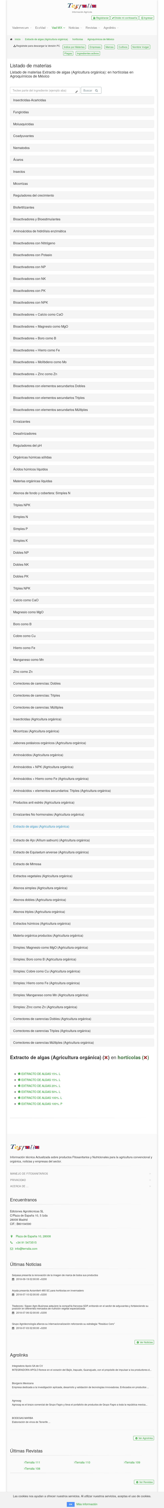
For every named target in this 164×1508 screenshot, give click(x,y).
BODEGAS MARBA (22, 1418)
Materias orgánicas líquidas (32, 481)
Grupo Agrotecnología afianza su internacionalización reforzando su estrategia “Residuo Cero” (63, 1323)
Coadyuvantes (23, 135)
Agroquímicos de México (100, 39)
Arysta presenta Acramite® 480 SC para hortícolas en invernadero (48, 1290)
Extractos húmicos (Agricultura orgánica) (42, 923)
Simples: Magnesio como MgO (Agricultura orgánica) (50, 947)
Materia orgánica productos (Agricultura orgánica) (48, 935)
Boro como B (22, 624)
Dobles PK (21, 576)
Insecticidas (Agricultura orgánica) (37, 719)
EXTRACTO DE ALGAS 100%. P (41, 1104)
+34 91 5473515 (26, 1242)
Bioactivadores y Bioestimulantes (36, 219)
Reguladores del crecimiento (33, 195)
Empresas (95, 47)
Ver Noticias (146, 1342)
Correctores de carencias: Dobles (37, 683)
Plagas (68, 53)
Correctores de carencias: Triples (36, 695)
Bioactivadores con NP (29, 266)
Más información (86, 1504)
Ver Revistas (146, 1482)
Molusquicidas (23, 124)
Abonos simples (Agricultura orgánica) (40, 888)
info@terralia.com (26, 1249)
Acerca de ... (19, 1186)
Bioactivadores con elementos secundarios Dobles (49, 386)
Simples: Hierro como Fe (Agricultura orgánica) (46, 983)
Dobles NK (21, 564)
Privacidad (18, 1180)
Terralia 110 (82, 1462)
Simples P (20, 528)
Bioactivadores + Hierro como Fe (36, 350)
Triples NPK (21, 505)
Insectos (19, 171)
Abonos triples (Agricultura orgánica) (39, 911)
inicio (18, 39)
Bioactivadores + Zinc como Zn (35, 374)
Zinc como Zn (23, 671)
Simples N (20, 516)
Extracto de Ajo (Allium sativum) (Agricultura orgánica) (51, 840)
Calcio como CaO (25, 600)
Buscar (87, 90)
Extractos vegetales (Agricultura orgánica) (42, 876)
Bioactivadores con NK (29, 278)
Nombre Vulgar (140, 47)
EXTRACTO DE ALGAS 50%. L (40, 1092)
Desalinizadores (24, 433)
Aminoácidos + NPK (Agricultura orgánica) (43, 766)
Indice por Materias (74, 47)
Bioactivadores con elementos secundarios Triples (49, 397)
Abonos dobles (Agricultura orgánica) (39, 899)
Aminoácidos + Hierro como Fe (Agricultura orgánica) (51, 778)
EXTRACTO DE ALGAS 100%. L (41, 1098)
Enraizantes (21, 421)
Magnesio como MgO (28, 612)
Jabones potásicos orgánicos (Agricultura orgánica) (49, 743)
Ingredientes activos (88, 53)
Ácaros (18, 159)
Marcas (110, 47)
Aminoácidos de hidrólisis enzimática (39, 231)
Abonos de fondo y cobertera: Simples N (41, 493)
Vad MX (57, 27)
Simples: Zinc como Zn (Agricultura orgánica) (45, 1007)
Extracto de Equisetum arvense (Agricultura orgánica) (51, 852)
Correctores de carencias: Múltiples (38, 707)
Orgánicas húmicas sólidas (32, 457)
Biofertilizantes (23, 207)
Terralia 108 (32, 1468)
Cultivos (123, 47)
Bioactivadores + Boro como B (34, 338)
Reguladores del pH (27, 445)
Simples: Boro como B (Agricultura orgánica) (44, 959)
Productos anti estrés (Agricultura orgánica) (43, 802)
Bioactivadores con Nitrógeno (34, 243)
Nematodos (21, 147)
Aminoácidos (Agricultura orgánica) (38, 755)
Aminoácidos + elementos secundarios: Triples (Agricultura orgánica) (62, 790)
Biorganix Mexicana (23, 1383)
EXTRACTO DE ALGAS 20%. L (40, 1086)
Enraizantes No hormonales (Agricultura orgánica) (48, 814)
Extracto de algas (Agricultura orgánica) (46, 39)
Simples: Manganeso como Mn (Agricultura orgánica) (50, 995)
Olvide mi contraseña (125, 17)
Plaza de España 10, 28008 (33, 1236)
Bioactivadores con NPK (30, 302)
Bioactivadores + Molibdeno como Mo (40, 362)
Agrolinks (110, 27)
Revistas (91, 27)
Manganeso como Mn (28, 659)
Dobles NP (21, 552)
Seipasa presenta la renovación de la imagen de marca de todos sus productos (55, 1275)
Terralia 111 (32, 1462)
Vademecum (20, 27)
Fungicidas (21, 112)
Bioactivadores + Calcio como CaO (38, 314)
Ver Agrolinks (145, 1438)
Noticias (74, 27)
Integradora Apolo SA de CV (27, 1365)
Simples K (20, 540)
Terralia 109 (132, 1462)
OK (70, 1504)
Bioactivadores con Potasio (32, 254)
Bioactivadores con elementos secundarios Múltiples (50, 409)
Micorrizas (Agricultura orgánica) (36, 731)
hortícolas (77, 39)
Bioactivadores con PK (29, 290)
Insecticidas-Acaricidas (29, 100)
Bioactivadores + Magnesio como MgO (40, 326)
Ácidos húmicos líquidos (30, 469)
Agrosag (16, 1400)
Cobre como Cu (24, 635)
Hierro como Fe (24, 647)
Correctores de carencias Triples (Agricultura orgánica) (52, 1030)
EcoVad (40, 27)
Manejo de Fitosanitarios (29, 1173)
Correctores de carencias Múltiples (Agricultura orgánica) (53, 1042)
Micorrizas (20, 183)
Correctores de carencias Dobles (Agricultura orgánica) (52, 1018)
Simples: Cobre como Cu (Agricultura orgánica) (46, 971)
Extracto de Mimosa (27, 864)
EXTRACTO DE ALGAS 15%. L (40, 1074)
